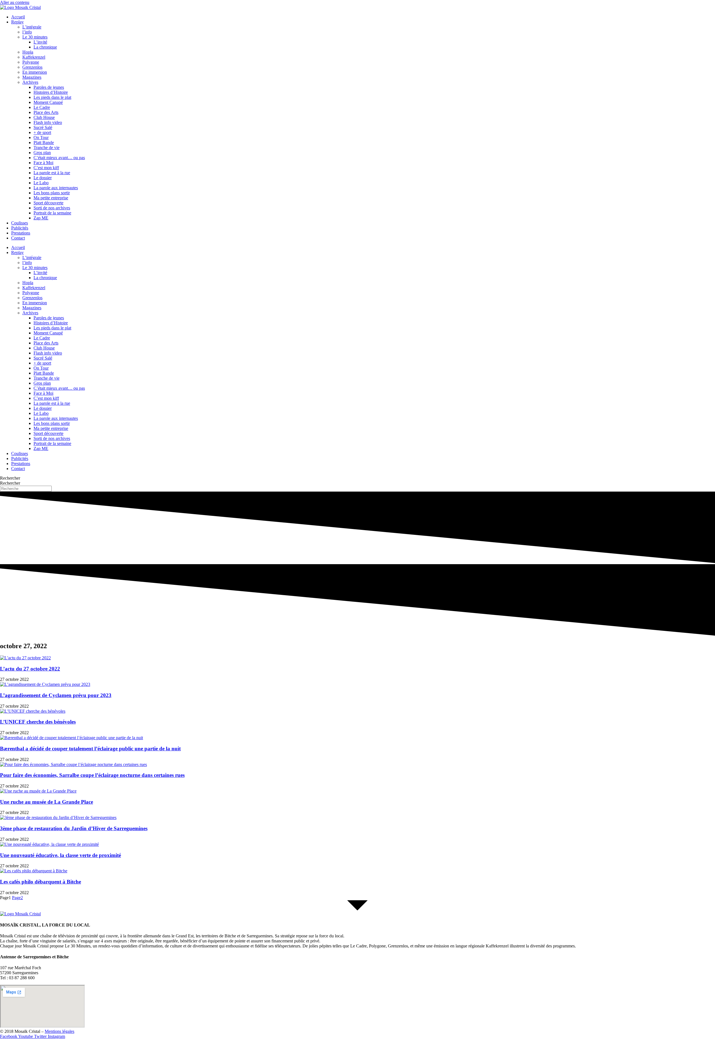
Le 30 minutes (34, 37)
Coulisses (19, 223)
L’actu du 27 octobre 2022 (30, 669)
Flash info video (48, 122)
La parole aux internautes (56, 187)
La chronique (45, 47)
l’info (27, 32)
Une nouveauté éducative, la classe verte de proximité (60, 855)
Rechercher (10, 478)
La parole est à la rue (52, 172)
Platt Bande (44, 142)
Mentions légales (59, 1031)
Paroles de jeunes (49, 87)
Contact (18, 238)
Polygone (30, 62)
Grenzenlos (32, 67)
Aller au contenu (14, 2)
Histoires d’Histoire (51, 92)
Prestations (20, 233)
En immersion (34, 72)
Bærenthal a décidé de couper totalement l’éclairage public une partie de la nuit (90, 748)
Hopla (27, 52)
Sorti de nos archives (52, 207)
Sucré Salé (43, 127)
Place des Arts (46, 112)
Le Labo (41, 182)
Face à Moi (43, 162)
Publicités (19, 228)
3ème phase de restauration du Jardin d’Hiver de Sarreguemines (73, 828)
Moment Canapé (48, 102)
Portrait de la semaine (52, 212)
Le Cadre (42, 107)
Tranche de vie (46, 147)
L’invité (40, 42)
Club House (44, 117)
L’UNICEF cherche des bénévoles (38, 722)
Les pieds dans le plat (52, 97)
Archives (30, 82)
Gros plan (42, 152)
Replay (17, 22)
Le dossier (43, 177)
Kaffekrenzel (33, 57)
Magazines (31, 77)
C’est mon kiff (46, 167)
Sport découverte (48, 202)
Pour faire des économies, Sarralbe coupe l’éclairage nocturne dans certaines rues (92, 775)
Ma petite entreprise (51, 197)
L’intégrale (31, 27)
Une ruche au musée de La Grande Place (46, 802)
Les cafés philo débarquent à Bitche (40, 882)
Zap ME (41, 218)
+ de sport (42, 132)
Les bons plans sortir (52, 192)
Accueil (18, 17)
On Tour (41, 137)
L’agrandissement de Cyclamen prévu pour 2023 (55, 695)
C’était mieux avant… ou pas (59, 157)
